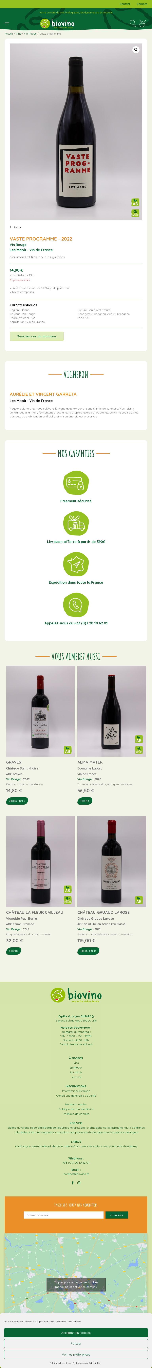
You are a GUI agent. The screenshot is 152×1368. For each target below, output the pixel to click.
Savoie (101, 1132)
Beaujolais (37, 1127)
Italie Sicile (27, 1132)
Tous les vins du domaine (36, 336)
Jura (37, 1132)
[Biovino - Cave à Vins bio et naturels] (57, 23)
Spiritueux (76, 1067)
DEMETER (57, 1146)
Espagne (117, 1127)
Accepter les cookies (76, 1333)
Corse (106, 1127)
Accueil (9, 33)
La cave (76, 1077)
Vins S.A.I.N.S (94, 1146)
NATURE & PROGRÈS (75, 1146)
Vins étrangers (129, 1132)
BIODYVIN (25, 1146)
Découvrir (85, 801)
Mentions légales (76, 1104)
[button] (136, 49)
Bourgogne (65, 1127)
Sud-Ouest (112, 1132)
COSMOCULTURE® (41, 1146)
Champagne (94, 1127)
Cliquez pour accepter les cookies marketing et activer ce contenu (76, 1284)
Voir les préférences (76, 1354)
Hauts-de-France (134, 1127)
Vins (18, 33)
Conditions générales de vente (76, 1095)
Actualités (76, 1072)
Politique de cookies (60, 1362)
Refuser (76, 1343)
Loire (71, 1132)
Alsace (12, 1127)
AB (17, 1146)
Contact (125, 4)
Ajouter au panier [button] (17, 801)
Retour (17, 227)
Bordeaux (51, 1127)
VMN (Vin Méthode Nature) (120, 1146)
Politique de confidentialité (86, 1362)
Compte (142, 4)
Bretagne (79, 1127)
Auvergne (23, 1127)
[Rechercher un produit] (133, 23)
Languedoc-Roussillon (54, 1132)
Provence (81, 1132)
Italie (17, 1132)
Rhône (92, 1132)
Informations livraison (76, 1091)
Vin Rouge (30, 33)
